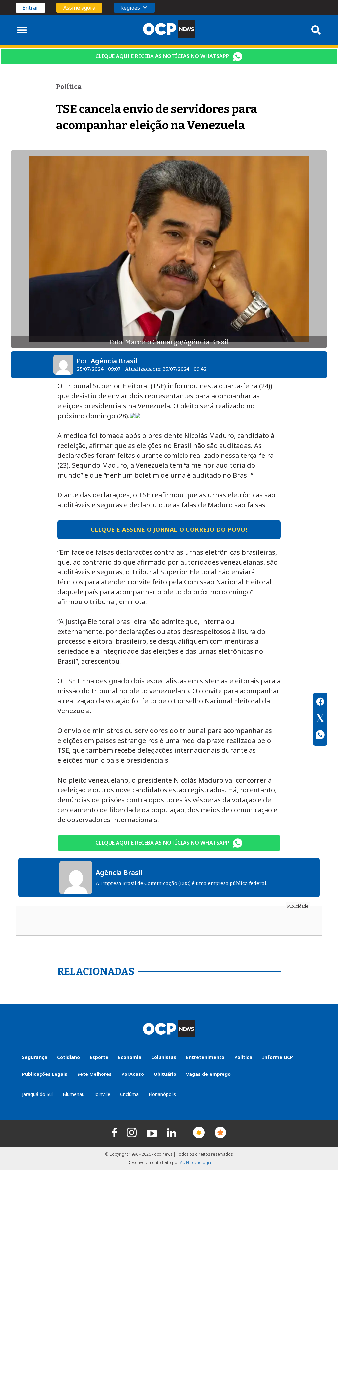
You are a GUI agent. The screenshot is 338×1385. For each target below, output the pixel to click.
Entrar (30, 7)
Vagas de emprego (208, 1074)
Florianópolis (162, 1094)
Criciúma (129, 1094)
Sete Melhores (94, 1074)
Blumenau (73, 1094)
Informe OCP (277, 1057)
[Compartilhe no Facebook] (320, 703)
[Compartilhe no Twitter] (320, 719)
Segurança (34, 1057)
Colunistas (163, 1057)
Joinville (102, 1094)
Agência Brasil (114, 360)
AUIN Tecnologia (195, 1162)
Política (243, 1057)
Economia (129, 1057)
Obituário (165, 1074)
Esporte (99, 1057)
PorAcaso (132, 1074)
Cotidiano (68, 1057)
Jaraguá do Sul (37, 1094)
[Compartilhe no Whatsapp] (320, 736)
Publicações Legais (44, 1074)
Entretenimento (205, 1057)
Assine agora (79, 7)
